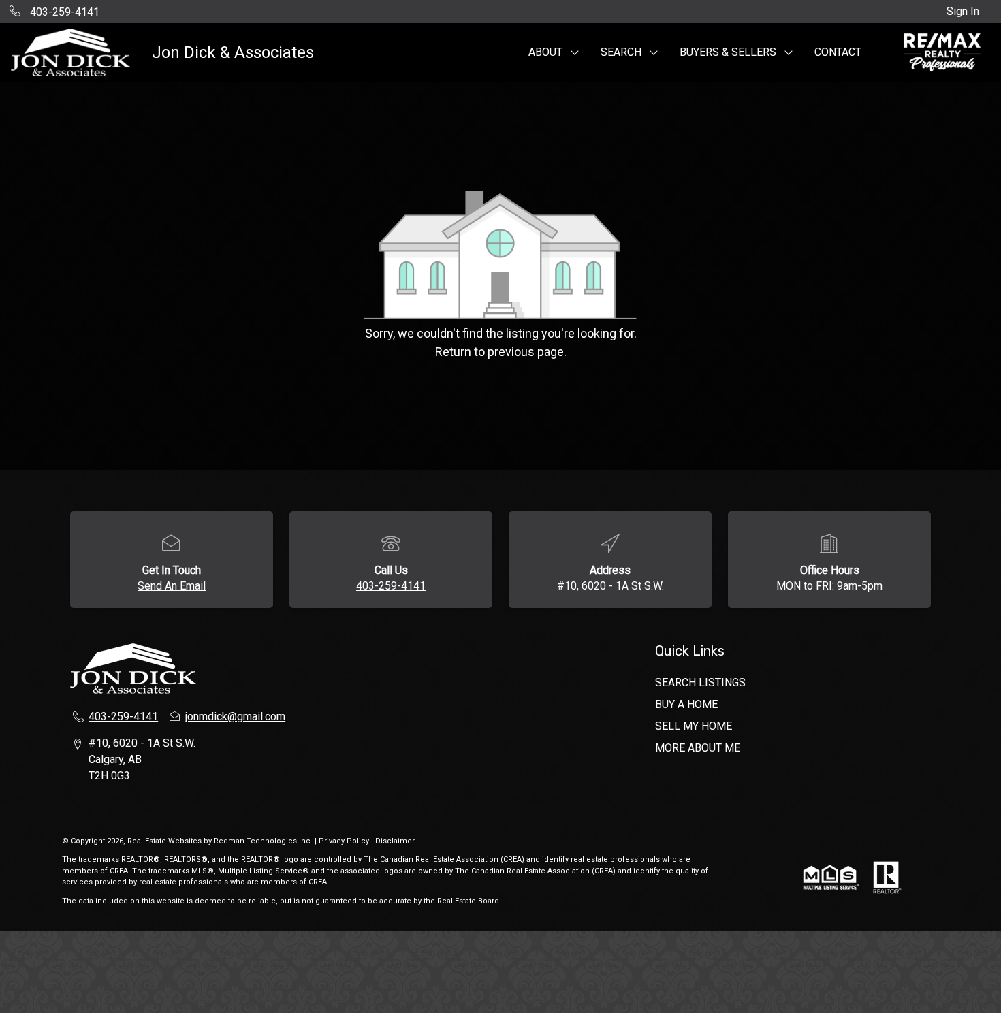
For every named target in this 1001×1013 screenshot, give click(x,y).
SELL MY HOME (693, 726)
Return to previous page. (501, 351)
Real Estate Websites (165, 841)
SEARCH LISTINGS (700, 682)
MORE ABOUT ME (697, 747)
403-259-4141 (391, 585)
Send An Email (172, 585)
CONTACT (837, 52)
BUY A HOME (686, 704)
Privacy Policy (344, 841)
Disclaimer (395, 841)
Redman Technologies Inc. (264, 841)
